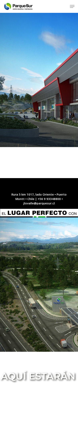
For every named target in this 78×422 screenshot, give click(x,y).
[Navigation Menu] (72, 6)
